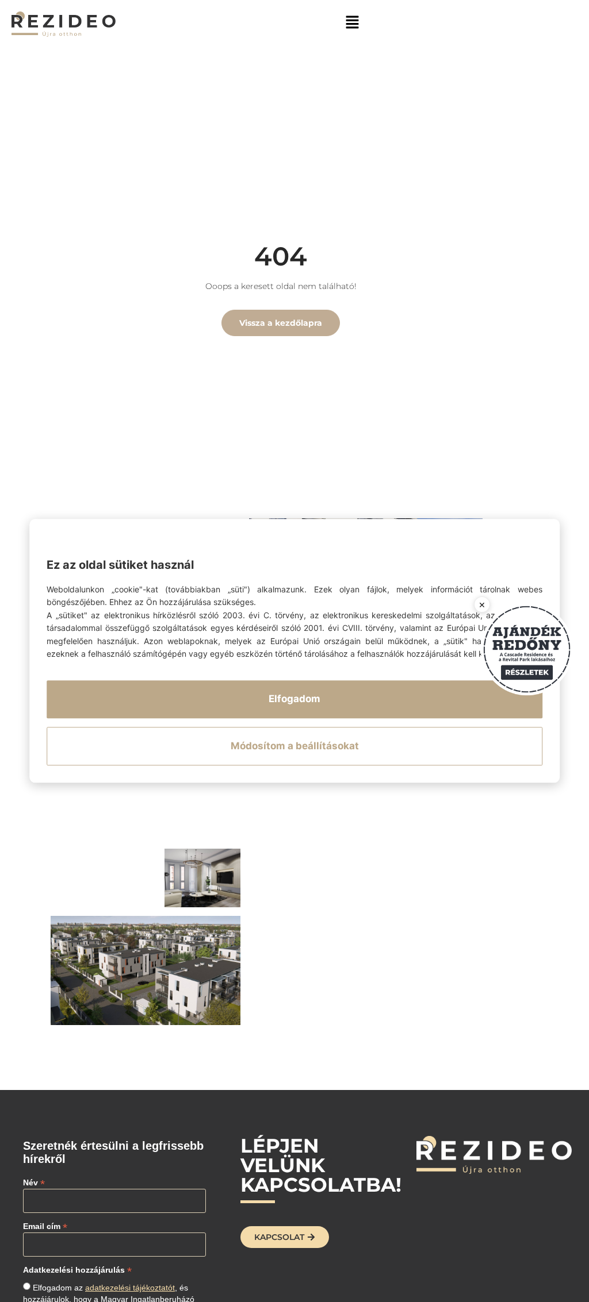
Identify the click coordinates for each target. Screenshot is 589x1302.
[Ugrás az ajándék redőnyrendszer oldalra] (527, 649)
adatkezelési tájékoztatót (130, 1287)
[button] (352, 20)
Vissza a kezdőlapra (280, 323)
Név (34, 1182)
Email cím (45, 1226)
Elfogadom (294, 699)
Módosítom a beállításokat (295, 746)
